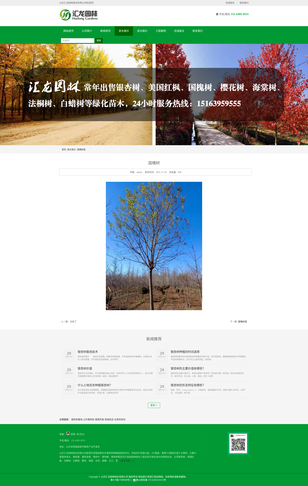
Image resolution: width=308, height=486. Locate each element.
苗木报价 (142, 31)
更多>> (154, 405)
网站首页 (68, 31)
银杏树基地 (76, 419)
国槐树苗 (81, 149)
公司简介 (87, 31)
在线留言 (230, 3)
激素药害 (99, 419)
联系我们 (244, 3)
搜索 (99, 40)
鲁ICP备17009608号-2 (121, 480)
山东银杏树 (88, 419)
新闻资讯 (105, 31)
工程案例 (161, 31)
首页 (64, 149)
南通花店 (109, 419)
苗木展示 (124, 31)
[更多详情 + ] (126, 461)
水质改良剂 (119, 419)
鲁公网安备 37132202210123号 (151, 480)
